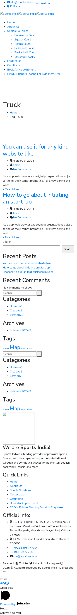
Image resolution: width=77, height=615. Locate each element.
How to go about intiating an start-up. (35, 198)
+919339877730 (25, 548)
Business (16, 306)
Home (14, 113)
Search (7, 242)
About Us (16, 486)
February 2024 (20, 330)
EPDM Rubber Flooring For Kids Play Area (36, 507)
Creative (16, 311)
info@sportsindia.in (21, 2)
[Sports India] (9, 14)
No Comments (22, 169)
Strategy (16, 315)
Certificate (16, 499)
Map (15, 347)
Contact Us (17, 495)
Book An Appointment (24, 503)
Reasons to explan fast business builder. (28, 272)
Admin (16, 165)
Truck (29, 348)
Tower (23, 348)
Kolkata (14, 6)
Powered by (8, 604)
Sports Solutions (20, 490)
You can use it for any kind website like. (36, 150)
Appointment (44, 3)
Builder (6, 348)
